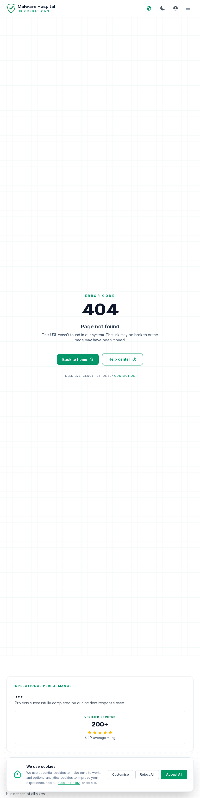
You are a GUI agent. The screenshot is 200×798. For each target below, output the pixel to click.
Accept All (174, 774)
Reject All (147, 774)
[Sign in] (175, 8)
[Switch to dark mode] (162, 8)
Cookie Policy (69, 783)
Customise (120, 774)
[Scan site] (149, 8)
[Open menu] (188, 8)
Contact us (124, 375)
